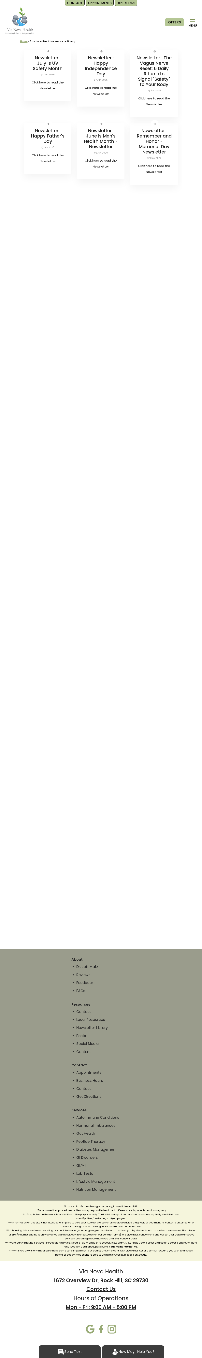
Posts (81, 1035)
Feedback (85, 982)
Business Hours (89, 1080)
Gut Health (85, 1133)
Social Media (87, 1043)
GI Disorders (87, 1157)
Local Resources (90, 1019)
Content (84, 1051)
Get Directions (88, 1096)
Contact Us (101, 1289)
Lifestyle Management (95, 1181)
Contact (83, 1011)
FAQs (80, 990)
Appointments (88, 1072)
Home (23, 41)
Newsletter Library (92, 1027)
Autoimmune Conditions (97, 1117)
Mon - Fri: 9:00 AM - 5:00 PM (101, 1307)
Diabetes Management (96, 1149)
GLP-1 (81, 1165)
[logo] (20, 20)
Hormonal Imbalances (95, 1125)
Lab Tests (84, 1173)
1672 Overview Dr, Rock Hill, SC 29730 (101, 1280)
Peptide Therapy (90, 1141)
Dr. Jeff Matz (87, 966)
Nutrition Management (96, 1189)
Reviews (83, 974)
